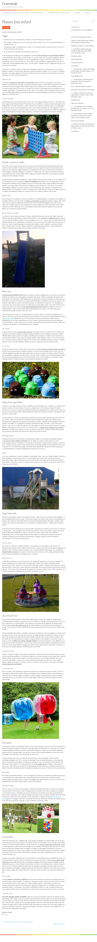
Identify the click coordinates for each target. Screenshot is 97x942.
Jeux (7, 27)
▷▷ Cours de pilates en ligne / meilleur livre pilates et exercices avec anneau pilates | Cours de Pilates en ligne (81, 115)
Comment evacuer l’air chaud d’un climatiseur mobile (17, 922)
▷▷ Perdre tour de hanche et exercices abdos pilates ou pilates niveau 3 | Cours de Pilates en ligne (82, 95)
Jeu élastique (74, 131)
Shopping (77, 13)
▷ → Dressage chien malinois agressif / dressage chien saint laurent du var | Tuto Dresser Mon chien (82, 108)
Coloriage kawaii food (77, 62)
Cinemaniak (9, 3)
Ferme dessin (75, 66)
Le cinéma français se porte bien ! (58, 13)
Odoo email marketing (77, 103)
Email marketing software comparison (81, 86)
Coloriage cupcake (76, 56)
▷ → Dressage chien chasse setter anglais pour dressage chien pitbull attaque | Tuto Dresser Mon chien (83, 71)
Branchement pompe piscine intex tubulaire (83, 89)
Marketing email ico (59, 924)
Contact (87, 13)
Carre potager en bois (77, 76)
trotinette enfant (9, 318)
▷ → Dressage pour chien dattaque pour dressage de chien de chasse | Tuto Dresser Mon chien (82, 81)
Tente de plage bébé (76, 59)
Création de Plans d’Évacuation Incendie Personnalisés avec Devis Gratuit (82, 41)
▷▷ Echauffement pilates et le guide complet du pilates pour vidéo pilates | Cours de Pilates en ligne (81, 51)
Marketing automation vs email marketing (82, 46)
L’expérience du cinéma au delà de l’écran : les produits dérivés (22, 13)
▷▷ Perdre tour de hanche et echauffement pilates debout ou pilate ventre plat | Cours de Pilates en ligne (83, 126)
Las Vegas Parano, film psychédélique (81, 30)
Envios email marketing (77, 121)
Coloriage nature (75, 100)
